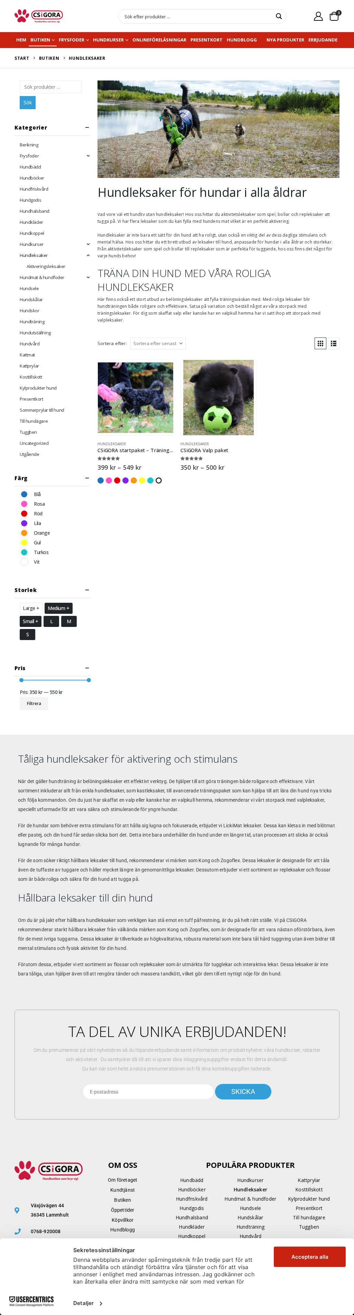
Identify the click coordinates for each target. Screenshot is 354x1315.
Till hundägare (34, 421)
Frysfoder (71, 40)
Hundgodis (30, 200)
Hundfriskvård (34, 189)
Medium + (58, 608)
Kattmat (27, 355)
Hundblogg (242, 40)
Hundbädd (30, 167)
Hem (21, 40)
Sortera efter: (112, 343)
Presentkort (206, 40)
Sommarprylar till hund (42, 410)
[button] (320, 343)
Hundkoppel (32, 233)
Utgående (29, 454)
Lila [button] (125, 480)
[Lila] (24, 523)
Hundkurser (108, 40)
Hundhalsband (34, 211)
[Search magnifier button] (279, 16)
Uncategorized (34, 443)
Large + (31, 608)
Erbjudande (322, 40)
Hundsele (29, 288)
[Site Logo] (39, 16)
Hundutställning (35, 333)
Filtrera (34, 703)
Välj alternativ (162, 371)
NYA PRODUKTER (285, 40)
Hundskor (29, 310)
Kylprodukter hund (38, 388)
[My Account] (318, 16)
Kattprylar (29, 366)
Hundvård (30, 344)
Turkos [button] (150, 480)
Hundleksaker (111, 443)
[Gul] (24, 543)
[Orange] (24, 533)
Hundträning (32, 321)
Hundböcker (32, 178)
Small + (30, 621)
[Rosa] (24, 504)
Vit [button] (159, 480)
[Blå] (24, 494)
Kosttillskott (31, 377)
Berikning (29, 145)
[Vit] (24, 562)
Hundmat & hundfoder (42, 277)
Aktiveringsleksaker (46, 266)
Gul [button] (142, 480)
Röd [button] (117, 480)
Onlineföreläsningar (159, 40)
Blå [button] (100, 480)
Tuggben (28, 432)
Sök (28, 102)
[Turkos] (24, 552)
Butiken (40, 40)
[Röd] (24, 514)
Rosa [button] (109, 480)
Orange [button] (134, 480)
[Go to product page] (135, 397)
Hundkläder (31, 222)
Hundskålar (31, 299)
